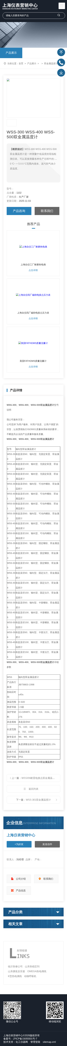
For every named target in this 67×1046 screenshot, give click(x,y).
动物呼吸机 (30, 976)
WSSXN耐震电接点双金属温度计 (39, 778)
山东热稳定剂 (32, 966)
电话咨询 (61, 62)
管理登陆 (35, 1041)
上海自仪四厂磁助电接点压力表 (33, 312)
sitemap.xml (49, 1041)
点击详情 (33, 270)
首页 (21, 63)
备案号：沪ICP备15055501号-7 (20, 1038)
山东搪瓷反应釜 (16, 971)
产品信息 (21, 890)
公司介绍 (21, 878)
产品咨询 (19, 211)
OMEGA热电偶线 (36, 971)
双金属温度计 (51, 63)
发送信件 (47, 844)
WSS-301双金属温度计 (38, 799)
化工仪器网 (22, 1041)
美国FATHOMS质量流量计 (33, 361)
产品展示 (11, 52)
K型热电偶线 (15, 976)
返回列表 (33, 788)
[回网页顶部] (61, 52)
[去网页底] (61, 73)
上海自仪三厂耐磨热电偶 (33, 264)
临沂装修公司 (15, 966)
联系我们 (47, 211)
